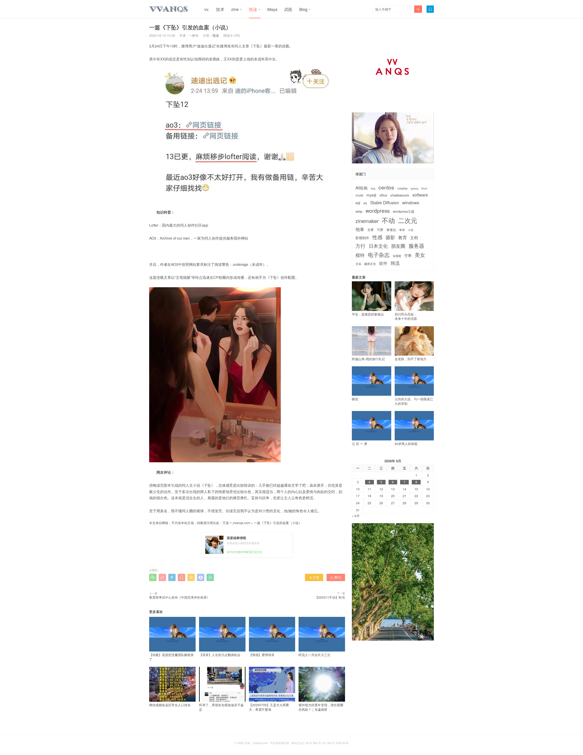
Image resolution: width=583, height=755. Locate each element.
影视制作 (362, 237)
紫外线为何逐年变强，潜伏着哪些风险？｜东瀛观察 (321, 707)
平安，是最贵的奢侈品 (368, 314)
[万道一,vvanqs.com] (168, 9)
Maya (272, 9)
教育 (402, 237)
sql (357, 202)
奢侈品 (391, 230)
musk (359, 195)
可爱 (380, 230)
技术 (220, 9)
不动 (388, 220)
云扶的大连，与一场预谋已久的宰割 (414, 401)
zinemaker (366, 220)
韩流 (395, 263)
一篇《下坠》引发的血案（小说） (278, 522)
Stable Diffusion (384, 202)
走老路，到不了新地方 (411, 359)
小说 (410, 230)
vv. (206, 9)
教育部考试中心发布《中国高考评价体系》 (179, 597)
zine (235, 9)
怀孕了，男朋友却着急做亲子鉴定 (221, 707)
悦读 (253, 9)
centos (386, 187)
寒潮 (402, 230)
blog (373, 188)
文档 (414, 237)
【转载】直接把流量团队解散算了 (171, 657)
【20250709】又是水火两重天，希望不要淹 (269, 707)
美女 (420, 254)
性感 (377, 237)
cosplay (402, 188)
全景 (370, 230)
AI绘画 (361, 188)
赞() (336, 577)
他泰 (359, 229)
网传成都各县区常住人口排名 (170, 705)
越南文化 (370, 264)
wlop (358, 211)
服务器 (416, 245)
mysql (371, 195)
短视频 (397, 256)
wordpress (378, 210)
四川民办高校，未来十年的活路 (406, 316)
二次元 (407, 220)
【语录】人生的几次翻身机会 (219, 654)
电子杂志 (379, 255)
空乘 (408, 255)
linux (424, 188)
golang (414, 188)
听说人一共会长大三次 (314, 654)
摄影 (390, 237)
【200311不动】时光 (330, 597)
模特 (360, 255)
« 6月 (356, 515)
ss (365, 202)
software (420, 195)
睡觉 (355, 399)
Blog (303, 9)
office (383, 195)
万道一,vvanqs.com (236, 522)
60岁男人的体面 (406, 443)
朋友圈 (398, 246)
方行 (360, 245)
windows (410, 202)
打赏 (314, 577)
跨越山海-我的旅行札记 (368, 359)
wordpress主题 (403, 211)
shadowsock (399, 195)
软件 (383, 263)
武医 (288, 9)
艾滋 (358, 264)
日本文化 (378, 246)
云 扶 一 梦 (359, 443)
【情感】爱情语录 (261, 654)
